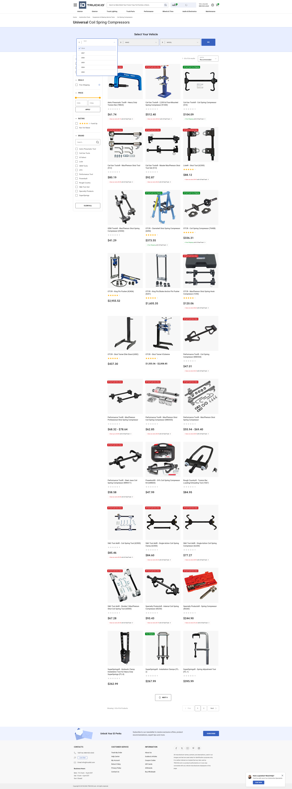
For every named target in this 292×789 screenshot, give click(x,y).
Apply (87, 109)
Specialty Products (86, 191)
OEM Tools (83, 166)
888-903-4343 (204, 6)
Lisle (81, 162)
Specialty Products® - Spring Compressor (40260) (200, 607)
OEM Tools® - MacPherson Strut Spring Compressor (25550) (123, 229)
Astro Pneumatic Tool (87, 149)
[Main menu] (75, 5)
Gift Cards (148, 764)
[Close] (282, 775)
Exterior (95, 11)
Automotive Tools (84, 17)
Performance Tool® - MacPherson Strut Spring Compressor (199, 418)
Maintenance (210, 11)
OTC (81, 170)
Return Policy (116, 764)
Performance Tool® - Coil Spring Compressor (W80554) (196, 355)
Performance (148, 11)
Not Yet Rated (84, 128)
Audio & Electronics (189, 11)
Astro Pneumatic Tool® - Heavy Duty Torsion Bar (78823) (122, 103)
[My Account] (212, 5)
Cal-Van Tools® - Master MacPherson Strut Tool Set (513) (163, 166)
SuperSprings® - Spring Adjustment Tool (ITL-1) (199, 670)
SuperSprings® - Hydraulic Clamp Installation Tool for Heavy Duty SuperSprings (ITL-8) (121, 672)
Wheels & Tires (168, 11)
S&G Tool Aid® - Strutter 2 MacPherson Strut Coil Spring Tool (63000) (123, 607)
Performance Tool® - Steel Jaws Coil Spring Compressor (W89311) (122, 481)
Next (212, 708)
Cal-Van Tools (84, 153)
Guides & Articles (151, 756)
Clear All (88, 206)
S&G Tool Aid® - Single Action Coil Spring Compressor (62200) (200, 544)
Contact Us (115, 772)
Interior (80, 11)
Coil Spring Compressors (124, 17)
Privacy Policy (116, 768)
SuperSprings (84, 195)
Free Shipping (84, 85)
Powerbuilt (83, 179)
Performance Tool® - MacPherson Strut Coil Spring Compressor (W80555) (161, 418)
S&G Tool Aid (84, 187)
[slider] (76, 98)
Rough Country (84, 183)
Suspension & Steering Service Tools (104, 17)
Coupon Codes (150, 760)
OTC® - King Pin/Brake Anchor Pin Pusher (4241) (162, 292)
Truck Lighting (112, 11)
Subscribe (211, 733)
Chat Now (258, 782)
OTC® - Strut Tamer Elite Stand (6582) (123, 354)
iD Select (82, 157)
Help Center (115, 756)
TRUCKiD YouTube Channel (187, 748)
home (75, 17)
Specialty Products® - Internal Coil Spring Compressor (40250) (162, 607)
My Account (115, 760)
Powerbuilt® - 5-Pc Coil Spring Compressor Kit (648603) (163, 481)
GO (208, 42)
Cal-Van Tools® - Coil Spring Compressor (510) (199, 103)
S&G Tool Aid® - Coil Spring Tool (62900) (124, 543)
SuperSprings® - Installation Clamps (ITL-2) (162, 670)
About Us (148, 752)
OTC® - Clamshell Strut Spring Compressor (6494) (163, 229)
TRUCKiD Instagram (199, 748)
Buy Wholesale (150, 772)
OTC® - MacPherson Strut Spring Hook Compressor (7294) (199, 292)
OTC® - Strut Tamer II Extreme (158, 354)
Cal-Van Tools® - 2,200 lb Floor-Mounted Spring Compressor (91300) (162, 103)
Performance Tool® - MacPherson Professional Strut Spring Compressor (123, 418)
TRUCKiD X (181, 748)
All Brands (148, 768)
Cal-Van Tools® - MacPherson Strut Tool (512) (124, 166)
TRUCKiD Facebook (176, 748)
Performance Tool (86, 174)
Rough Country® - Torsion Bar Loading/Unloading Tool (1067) (196, 481)
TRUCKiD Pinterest (193, 748)
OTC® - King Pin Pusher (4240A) (121, 291)
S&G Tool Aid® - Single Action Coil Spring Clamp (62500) (162, 544)
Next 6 (165, 697)
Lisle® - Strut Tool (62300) (194, 165)
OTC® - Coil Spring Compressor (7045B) (199, 228)
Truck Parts (130, 11)
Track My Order (116, 752)
